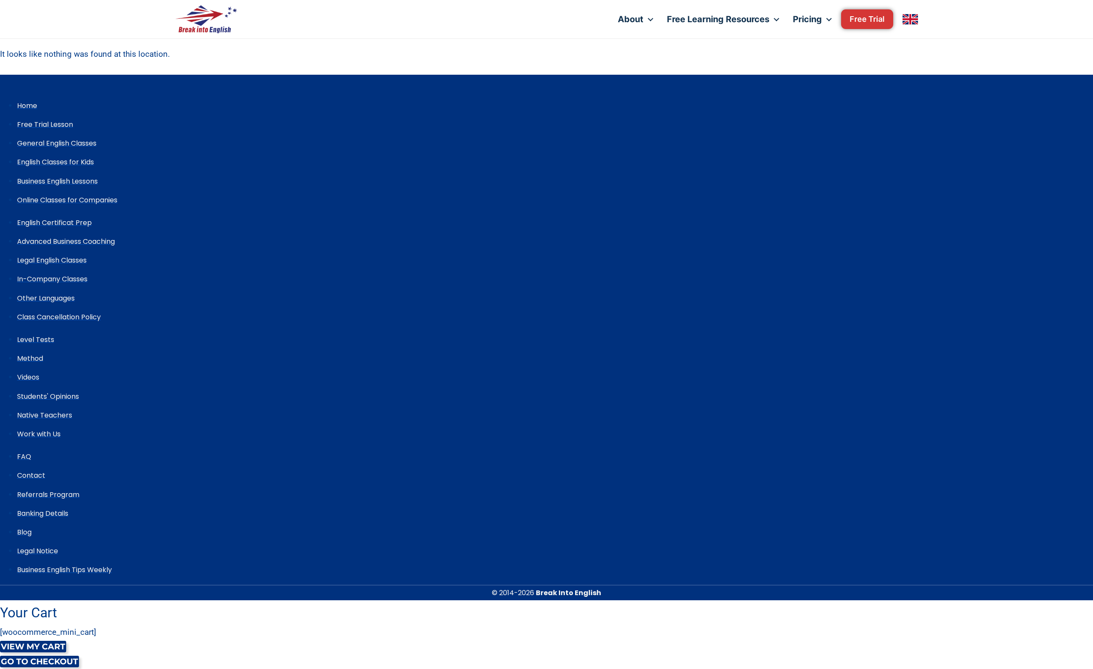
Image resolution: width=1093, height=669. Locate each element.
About (630, 19)
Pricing (807, 19)
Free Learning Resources (718, 19)
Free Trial (867, 19)
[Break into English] (206, 19)
